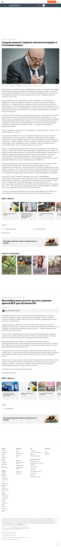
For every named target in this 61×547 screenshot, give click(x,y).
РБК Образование (5, 466)
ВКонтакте (18, 451)
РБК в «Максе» (8, 198)
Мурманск (4, 508)
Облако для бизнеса (34, 461)
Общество (4, 454)
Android (46, 452)
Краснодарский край (5, 490)
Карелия (3, 506)
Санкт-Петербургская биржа (23, 528)
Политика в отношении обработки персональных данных (15, 537)
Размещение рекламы (35, 455)
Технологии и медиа (4, 458)
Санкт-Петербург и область (4, 475)
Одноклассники (19, 453)
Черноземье (4, 503)
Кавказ (3, 504)
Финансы (4, 460)
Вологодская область (4, 485)
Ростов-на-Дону (5, 497)
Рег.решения (33, 467)
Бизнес (3, 455)
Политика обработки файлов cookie (10, 539)
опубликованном (46, 319)
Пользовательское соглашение (9, 535)
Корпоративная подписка (19, 467)
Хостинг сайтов (33, 466)
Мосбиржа (14, 528)
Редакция (32, 454)
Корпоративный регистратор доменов (36, 463)
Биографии (4, 462)
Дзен (17, 457)
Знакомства (32, 469)
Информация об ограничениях (9, 531)
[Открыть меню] (58, 2)
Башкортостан (5, 483)
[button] (10, 211)
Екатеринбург (5, 477)
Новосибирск (5, 479)
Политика (4, 39)
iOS (45, 450)
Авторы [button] (4, 224)
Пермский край (5, 495)
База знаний (4, 464)
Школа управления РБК (35, 476)
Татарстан (4, 499)
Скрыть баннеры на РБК (19, 463)
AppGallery (47, 454)
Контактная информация (35, 452)
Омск (3, 481)
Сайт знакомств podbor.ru (36, 471)
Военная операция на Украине (9, 297)
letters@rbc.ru (21, 524)
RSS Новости (19, 473)
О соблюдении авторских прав (9, 533)
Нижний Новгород (4, 493)
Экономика (4, 452)
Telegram (18, 455)
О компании (33, 450)
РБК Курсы (32, 475)
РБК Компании (33, 473)
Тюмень (3, 501)
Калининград (4, 488)
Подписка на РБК (19, 465)
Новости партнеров (10, 253)
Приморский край (4, 510)
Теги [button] (8, 224)
